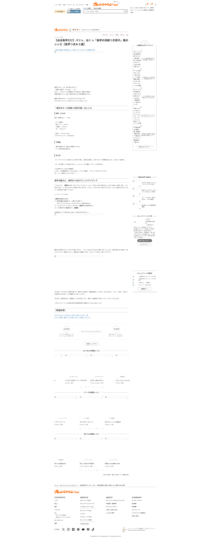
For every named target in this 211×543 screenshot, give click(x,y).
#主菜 (131, 12)
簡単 (117, 35)
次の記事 (116, 329)
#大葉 (140, 8)
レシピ (56, 5)
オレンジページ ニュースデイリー (91, 331)
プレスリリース (136, 510)
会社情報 (134, 503)
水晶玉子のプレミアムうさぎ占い (63, 517)
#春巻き (152, 8)
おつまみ (105, 35)
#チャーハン (133, 10)
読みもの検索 (97, 8)
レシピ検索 (88, 8)
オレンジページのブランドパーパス (115, 500)
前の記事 (66, 329)
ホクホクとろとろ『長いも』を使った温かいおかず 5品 (71, 315)
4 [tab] (94, 428)
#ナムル (140, 10)
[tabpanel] (66, 369)
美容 (64, 5)
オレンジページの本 (85, 500)
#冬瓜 (136, 8)
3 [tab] (91, 428)
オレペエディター (80, 5)
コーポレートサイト (137, 500)
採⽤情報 (134, 506)
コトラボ (82, 514)
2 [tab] (88, 428)
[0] (146, 5)
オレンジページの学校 (86, 520)
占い (74, 4)
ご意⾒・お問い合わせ (112, 510)
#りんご (132, 8)
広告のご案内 (135, 516)
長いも (122, 35)
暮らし (60, 5)
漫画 (87, 5)
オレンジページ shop (85, 510)
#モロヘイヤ (146, 8)
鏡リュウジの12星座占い (61, 515)
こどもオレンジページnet (87, 506)
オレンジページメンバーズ (87, 503)
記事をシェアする (91, 344)
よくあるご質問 (110, 513)
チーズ (112, 35)
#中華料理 (145, 10)
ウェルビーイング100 (85, 517)
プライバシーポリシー (112, 506)
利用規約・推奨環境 (111, 503)
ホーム (56, 485)
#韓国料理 (151, 10)
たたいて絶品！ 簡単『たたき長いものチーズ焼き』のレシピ (72, 317)
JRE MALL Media (84, 524)
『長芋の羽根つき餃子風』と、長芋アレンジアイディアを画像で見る (74, 50)
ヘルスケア (69, 5)
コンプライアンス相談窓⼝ (139, 513)
